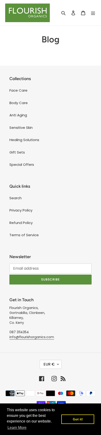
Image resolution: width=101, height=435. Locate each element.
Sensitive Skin (21, 127)
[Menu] (93, 13)
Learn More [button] (17, 428)
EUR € (49, 364)
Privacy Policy (20, 210)
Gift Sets (17, 152)
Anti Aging (18, 115)
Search (15, 197)
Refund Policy (21, 222)
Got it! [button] (78, 419)
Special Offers (21, 164)
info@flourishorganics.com (31, 337)
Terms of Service (24, 234)
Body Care (18, 102)
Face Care (18, 90)
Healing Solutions (24, 139)
